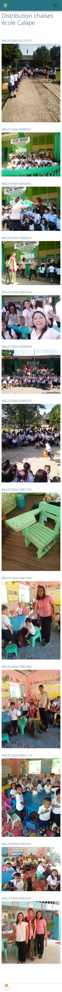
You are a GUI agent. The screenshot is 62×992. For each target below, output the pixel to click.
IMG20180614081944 (17, 666)
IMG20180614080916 (17, 401)
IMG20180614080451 (17, 183)
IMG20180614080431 (17, 129)
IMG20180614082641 (17, 898)
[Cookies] (6, 985)
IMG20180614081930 (17, 578)
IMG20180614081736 (17, 489)
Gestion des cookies (31, 987)
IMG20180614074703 (17, 40)
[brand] (6, 5)
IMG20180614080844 (17, 346)
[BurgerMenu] (55, 5)
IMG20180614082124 (17, 755)
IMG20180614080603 (17, 238)
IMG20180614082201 (17, 844)
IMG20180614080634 (17, 292)
